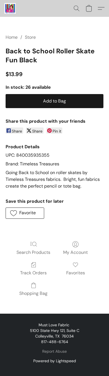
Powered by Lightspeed (54, 360)
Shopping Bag (33, 293)
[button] (10, 8)
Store (30, 37)
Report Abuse (54, 351)
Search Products (33, 252)
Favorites (75, 273)
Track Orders (33, 273)
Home (12, 37)
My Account (75, 252)
